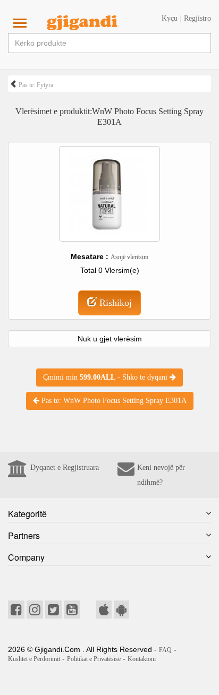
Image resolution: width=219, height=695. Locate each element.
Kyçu (170, 18)
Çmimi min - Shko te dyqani (106, 377)
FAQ (165, 650)
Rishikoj (114, 302)
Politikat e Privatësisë (94, 659)
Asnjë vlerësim (129, 257)
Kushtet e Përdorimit (34, 659)
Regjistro (197, 18)
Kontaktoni (142, 659)
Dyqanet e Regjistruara (64, 467)
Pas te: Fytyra (35, 85)
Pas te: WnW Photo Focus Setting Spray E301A (113, 401)
